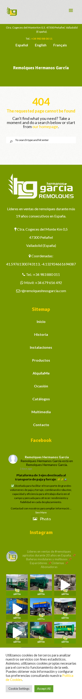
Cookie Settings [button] (18, 688)
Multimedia (41, 412)
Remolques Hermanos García (47, 457)
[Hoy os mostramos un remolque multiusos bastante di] (65, 609)
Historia (41, 334)
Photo (45, 518)
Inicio (41, 321)
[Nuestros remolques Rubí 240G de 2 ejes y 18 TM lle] (65, 585)
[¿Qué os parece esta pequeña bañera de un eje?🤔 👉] (65, 632)
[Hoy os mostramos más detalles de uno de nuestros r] (17, 609)
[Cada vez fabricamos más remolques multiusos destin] (17, 585)
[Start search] (9, 142)
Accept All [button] (44, 688)
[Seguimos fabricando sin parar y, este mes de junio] (17, 632)
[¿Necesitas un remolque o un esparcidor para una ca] (41, 585)
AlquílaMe (41, 373)
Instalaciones (41, 347)
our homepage (45, 126)
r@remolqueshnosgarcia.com (43, 291)
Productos (41, 360)
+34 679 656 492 (48, 282)
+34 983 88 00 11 (41, 38)
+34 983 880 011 (46, 274)
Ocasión (41, 386)
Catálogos (41, 399)
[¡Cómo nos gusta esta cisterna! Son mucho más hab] (41, 632)
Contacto (41, 424)
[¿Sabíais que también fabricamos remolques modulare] (41, 609)
